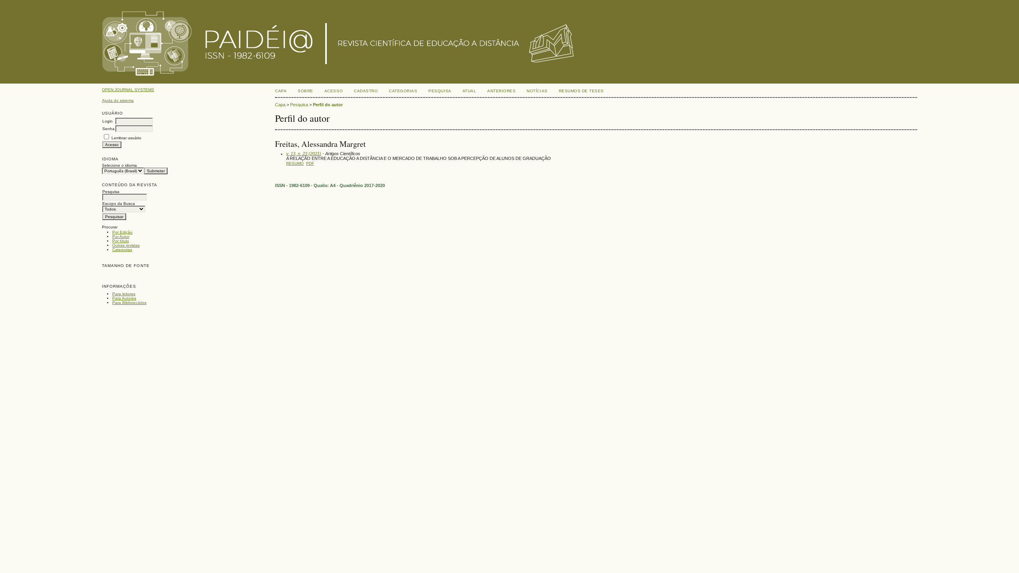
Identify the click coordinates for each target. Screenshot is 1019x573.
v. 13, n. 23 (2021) (303, 153)
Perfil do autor (328, 104)
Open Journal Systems (128, 90)
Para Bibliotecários (129, 302)
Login (107, 121)
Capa (281, 91)
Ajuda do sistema (118, 100)
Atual (469, 91)
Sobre (305, 91)
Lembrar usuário (126, 138)
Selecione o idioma (119, 165)
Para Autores (124, 298)
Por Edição (122, 232)
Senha (108, 129)
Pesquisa (439, 91)
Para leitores (123, 294)
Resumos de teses (581, 91)
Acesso (333, 91)
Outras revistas (126, 245)
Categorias (122, 250)
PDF (310, 163)
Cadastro (366, 91)
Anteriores (501, 91)
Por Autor (120, 236)
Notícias (537, 91)
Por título (120, 241)
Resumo (295, 163)
